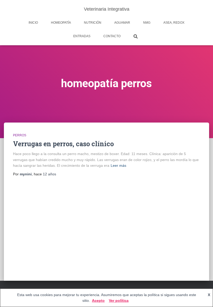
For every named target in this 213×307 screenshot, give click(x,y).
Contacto (112, 36)
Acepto (98, 300)
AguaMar (122, 22)
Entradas (81, 36)
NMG (146, 22)
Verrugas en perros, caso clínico (63, 143)
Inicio (33, 22)
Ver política (119, 300)
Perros (19, 135)
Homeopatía (61, 22)
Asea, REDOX (173, 22)
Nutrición (92, 22)
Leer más (118, 165)
